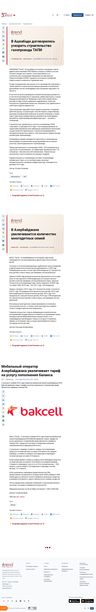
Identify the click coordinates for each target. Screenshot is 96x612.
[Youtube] (16, 601)
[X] (12, 601)
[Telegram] (20, 601)
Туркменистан (15, 176)
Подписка (65, 566)
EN (85, 608)
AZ (88, 608)
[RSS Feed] (28, 601)
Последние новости (32, 566)
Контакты (47, 572)
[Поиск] (53, 15)
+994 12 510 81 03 (7, 586)
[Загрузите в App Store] (74, 601)
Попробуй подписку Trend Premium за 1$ (28, 195)
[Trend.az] (8, 15)
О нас (45, 566)
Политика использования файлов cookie (84, 583)
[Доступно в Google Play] (87, 601)
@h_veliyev (20, 497)
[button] (3, 28)
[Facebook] (8, 601)
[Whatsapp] (4, 601)
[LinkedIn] (24, 601)
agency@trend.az (6, 588)
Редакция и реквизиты (51, 569)
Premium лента (30, 569)
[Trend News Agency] (7, 565)
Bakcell (13, 505)
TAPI (24, 176)
